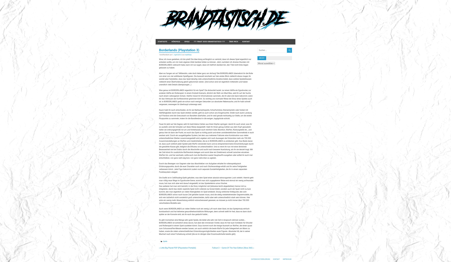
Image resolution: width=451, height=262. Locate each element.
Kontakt (246, 42)
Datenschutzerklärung (260, 259)
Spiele (187, 42)
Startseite (162, 42)
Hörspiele (175, 42)
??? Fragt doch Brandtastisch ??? (209, 42)
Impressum (287, 259)
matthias (188, 55)
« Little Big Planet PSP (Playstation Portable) (177, 248)
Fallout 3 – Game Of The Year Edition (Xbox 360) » (233, 248)
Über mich (233, 42)
